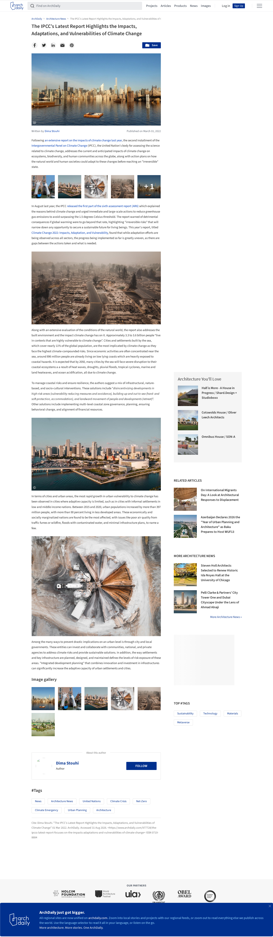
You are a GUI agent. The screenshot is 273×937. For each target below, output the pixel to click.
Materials (232, 714)
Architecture (103, 810)
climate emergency (46, 810)
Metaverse (183, 722)
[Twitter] (44, 45)
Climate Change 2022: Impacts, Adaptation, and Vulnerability (70, 233)
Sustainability (185, 714)
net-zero (141, 801)
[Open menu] (259, 6)
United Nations (92, 801)
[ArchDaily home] (17, 6)
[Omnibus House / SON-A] (188, 444)
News (194, 6)
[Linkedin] (53, 45)
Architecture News (62, 801)
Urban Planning (77, 810)
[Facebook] (35, 45)
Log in (226, 6)
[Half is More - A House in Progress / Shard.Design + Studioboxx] (188, 396)
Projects (151, 6)
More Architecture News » (226, 617)
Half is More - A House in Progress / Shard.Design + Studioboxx (219, 393)
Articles (166, 6)
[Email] (62, 45)
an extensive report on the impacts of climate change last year (83, 140)
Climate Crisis (118, 801)
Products (180, 6)
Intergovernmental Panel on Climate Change (59, 146)
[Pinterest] (72, 45)
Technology (210, 714)
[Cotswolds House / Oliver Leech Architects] (188, 420)
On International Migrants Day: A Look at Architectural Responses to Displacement (220, 495)
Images (206, 6)
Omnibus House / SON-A (218, 437)
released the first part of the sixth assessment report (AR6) (103, 206)
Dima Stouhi (67, 763)
